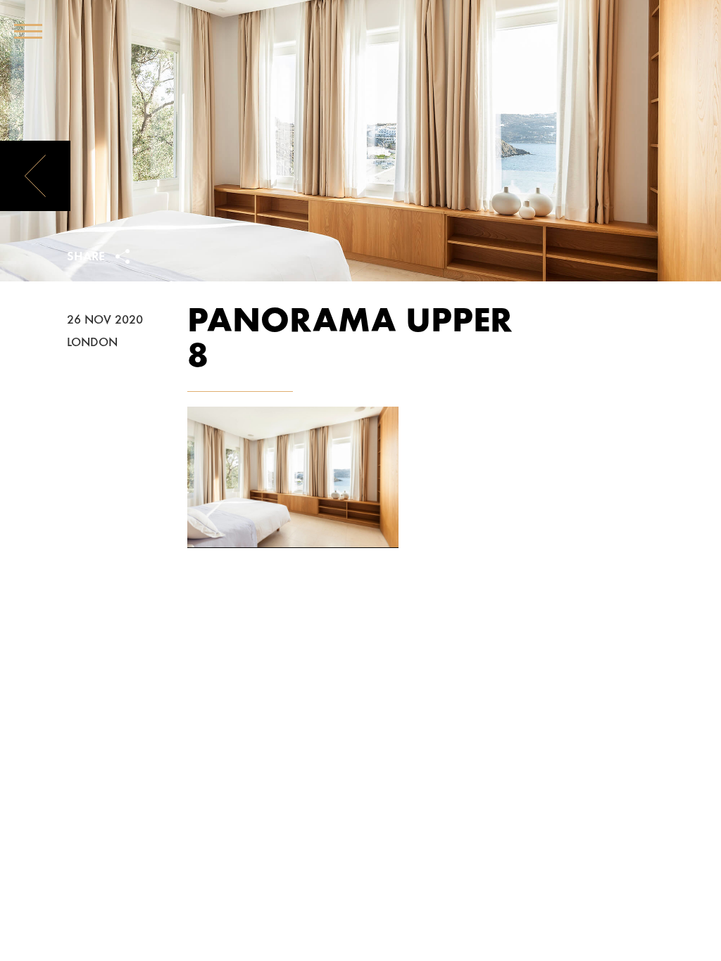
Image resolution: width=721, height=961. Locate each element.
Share (87, 257)
